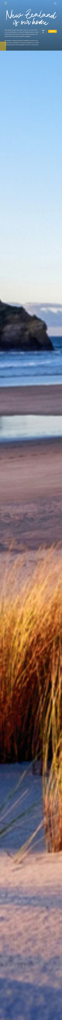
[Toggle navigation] (55, 3)
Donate (52, 31)
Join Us (43, 31)
